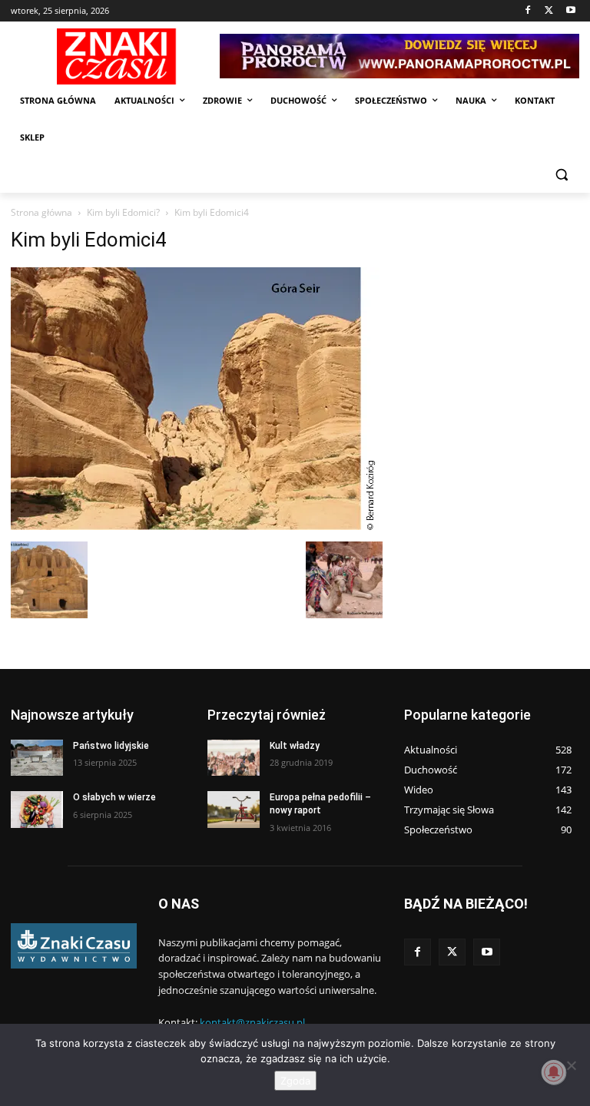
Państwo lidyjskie (111, 745)
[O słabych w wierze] (37, 809)
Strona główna (41, 212)
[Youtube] (570, 11)
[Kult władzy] (233, 758)
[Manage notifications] (554, 1072)
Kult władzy (295, 745)
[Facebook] (528, 11)
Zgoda (295, 1081)
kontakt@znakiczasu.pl (252, 1022)
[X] (549, 11)
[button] (561, 175)
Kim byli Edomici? (123, 212)
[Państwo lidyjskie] (37, 758)
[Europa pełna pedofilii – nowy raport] (233, 809)
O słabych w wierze (114, 797)
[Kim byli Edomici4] (195, 525)
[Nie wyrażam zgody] (570, 1065)
